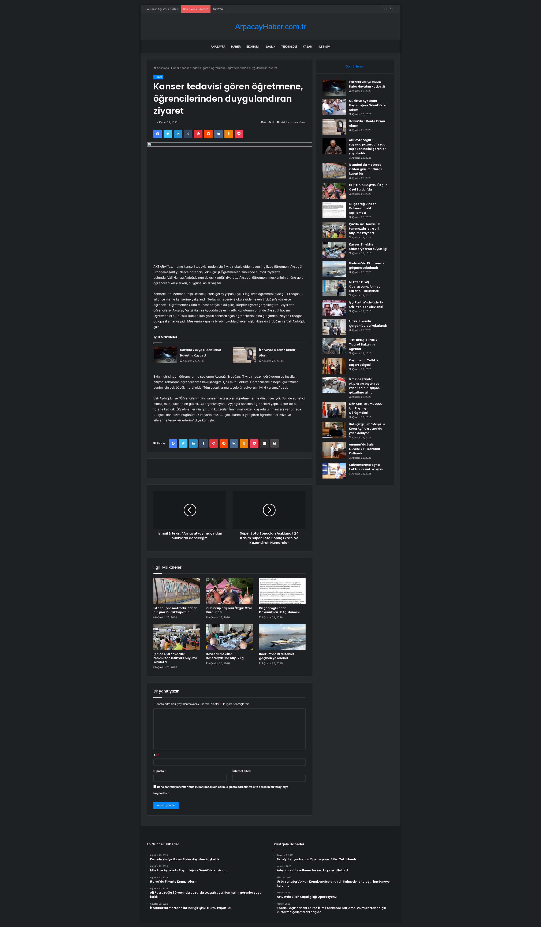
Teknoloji (289, 46)
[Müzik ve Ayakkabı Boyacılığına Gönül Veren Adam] (334, 107)
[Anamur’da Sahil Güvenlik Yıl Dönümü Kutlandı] (334, 450)
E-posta (159, 771)
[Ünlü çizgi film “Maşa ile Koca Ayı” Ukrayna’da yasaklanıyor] (334, 430)
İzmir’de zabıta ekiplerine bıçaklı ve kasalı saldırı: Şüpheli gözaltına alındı (365, 386)
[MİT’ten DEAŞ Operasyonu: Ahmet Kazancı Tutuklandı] (334, 288)
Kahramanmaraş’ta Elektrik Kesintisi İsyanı (366, 467)
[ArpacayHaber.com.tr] (270, 26)
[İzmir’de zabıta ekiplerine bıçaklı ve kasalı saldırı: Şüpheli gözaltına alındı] (334, 385)
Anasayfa (218, 46)
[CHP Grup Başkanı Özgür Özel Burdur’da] (229, 591)
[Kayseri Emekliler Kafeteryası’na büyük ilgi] (229, 637)
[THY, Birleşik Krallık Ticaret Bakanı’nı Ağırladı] (334, 346)
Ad (156, 755)
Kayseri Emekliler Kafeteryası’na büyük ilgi (225, 656)
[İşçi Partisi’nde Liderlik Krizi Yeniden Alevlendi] (334, 308)
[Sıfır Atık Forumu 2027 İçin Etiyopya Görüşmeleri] (334, 410)
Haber (235, 46)
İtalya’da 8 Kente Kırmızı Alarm (232, 9)
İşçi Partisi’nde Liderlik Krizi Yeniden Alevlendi (366, 304)
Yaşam (308, 46)
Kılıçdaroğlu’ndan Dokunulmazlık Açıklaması (279, 610)
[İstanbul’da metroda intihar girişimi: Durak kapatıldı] (176, 591)
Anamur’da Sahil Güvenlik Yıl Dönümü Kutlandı (364, 448)
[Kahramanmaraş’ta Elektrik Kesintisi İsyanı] (334, 471)
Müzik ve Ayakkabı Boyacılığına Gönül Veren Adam (368, 105)
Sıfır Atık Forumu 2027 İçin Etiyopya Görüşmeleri (366, 408)
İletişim (324, 46)
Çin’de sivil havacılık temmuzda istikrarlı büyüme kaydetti (175, 658)
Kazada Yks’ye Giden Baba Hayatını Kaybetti (367, 84)
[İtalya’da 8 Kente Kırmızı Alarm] (244, 355)
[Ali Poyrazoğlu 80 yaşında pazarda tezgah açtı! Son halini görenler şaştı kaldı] (334, 146)
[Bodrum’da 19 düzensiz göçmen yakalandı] (282, 637)
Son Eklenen (355, 66)
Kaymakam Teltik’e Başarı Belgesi (363, 362)
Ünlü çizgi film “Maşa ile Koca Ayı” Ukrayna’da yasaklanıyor (367, 428)
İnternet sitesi (241, 771)
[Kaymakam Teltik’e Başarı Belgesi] (334, 366)
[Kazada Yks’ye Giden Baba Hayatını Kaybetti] (165, 355)
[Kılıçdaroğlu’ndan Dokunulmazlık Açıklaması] (282, 591)
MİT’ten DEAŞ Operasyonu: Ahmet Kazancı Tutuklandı (364, 286)
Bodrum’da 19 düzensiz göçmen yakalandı (276, 656)
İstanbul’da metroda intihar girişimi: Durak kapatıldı (175, 610)
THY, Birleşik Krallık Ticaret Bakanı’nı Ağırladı (363, 344)
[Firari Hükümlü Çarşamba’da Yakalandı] (334, 327)
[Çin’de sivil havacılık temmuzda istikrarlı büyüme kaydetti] (176, 637)
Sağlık (270, 46)
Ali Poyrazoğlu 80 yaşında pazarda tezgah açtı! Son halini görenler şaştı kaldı (368, 146)
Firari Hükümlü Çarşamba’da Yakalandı (368, 323)
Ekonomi (253, 46)
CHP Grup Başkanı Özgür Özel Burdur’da (229, 610)
